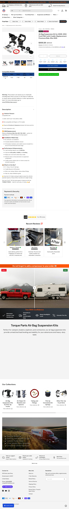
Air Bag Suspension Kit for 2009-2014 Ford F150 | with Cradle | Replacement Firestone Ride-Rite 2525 (14, 25)
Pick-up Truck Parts (16, 14)
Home (3, 25)
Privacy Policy (32, 487)
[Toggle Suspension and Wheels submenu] (51, 15)
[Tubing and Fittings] (34, 393)
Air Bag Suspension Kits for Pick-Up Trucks (8, 403)
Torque (40, 29)
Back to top (34, 463)
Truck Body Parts (29, 14)
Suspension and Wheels (43, 14)
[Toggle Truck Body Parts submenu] (35, 15)
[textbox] (15, 21)
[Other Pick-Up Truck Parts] (61, 393)
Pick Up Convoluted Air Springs (48, 402)
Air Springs (5, 14)
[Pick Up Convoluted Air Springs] (47, 393)
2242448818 (9, 481)
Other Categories (18, 17)
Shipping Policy (32, 484)
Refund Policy (32, 478)
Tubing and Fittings (34, 402)
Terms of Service (33, 481)
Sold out (58, 56)
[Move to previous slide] (4, 242)
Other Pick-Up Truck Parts (61, 402)
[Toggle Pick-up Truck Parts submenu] (23, 15)
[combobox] (31, 10)
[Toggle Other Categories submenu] (23, 17)
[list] (18, 43)
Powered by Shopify (15, 504)
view (31, 77)
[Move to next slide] (64, 242)
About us (31, 473)
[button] (66, 10)
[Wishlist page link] (58, 10)
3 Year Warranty (33, 476)
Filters (54, 14)
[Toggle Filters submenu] (57, 15)
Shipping (40, 45)
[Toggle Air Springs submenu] (9, 15)
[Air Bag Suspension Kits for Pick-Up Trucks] (7, 393)
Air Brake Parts (6, 17)
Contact (31, 494)
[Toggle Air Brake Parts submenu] (11, 17)
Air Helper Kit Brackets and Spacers (21, 402)
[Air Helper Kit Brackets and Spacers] (21, 393)
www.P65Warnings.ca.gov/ (9, 102)
